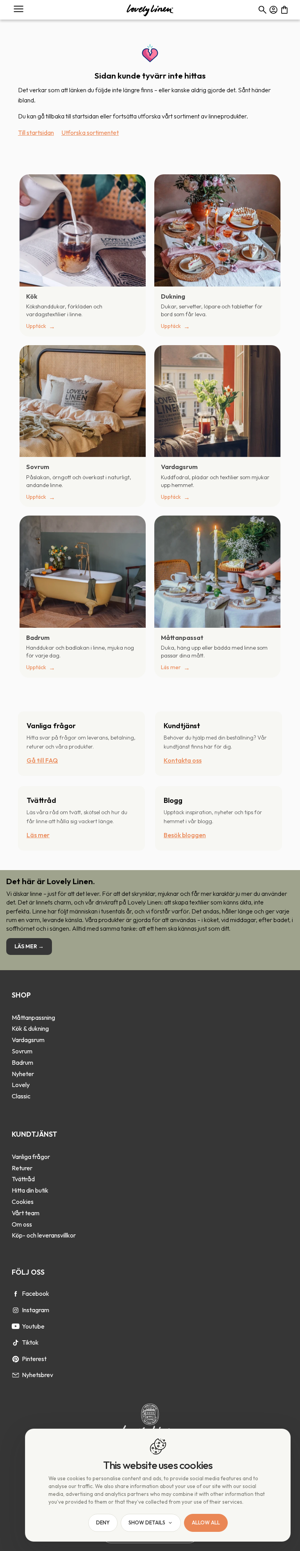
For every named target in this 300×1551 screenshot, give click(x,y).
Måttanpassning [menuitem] (33, 1017)
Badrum (38, 637)
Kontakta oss (183, 760)
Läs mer (171, 667)
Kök (32, 296)
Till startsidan (36, 132)
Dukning (173, 296)
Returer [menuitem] (22, 1168)
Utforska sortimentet (90, 132)
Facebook (35, 1293)
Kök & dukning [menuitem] (30, 1028)
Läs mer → (29, 946)
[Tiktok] (16, 1343)
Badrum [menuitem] (22, 1062)
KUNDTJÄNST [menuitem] (34, 1134)
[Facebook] (16, 1294)
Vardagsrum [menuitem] (28, 1040)
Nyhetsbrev (37, 1375)
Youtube (33, 1326)
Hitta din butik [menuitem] (30, 1190)
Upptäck (36, 326)
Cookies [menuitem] (23, 1201)
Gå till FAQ (42, 760)
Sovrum (37, 467)
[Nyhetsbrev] (16, 1375)
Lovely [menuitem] (21, 1085)
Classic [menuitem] (21, 1096)
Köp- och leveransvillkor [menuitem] (44, 1235)
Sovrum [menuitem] (22, 1051)
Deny (103, 1523)
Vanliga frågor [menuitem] (31, 1157)
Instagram (35, 1310)
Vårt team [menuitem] (25, 1213)
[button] (18, 9)
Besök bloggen (185, 835)
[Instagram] (16, 1310)
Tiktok (30, 1342)
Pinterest (34, 1359)
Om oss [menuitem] (22, 1224)
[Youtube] (16, 1326)
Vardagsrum (179, 467)
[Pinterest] (16, 1359)
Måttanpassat (182, 637)
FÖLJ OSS (28, 1272)
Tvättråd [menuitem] (23, 1179)
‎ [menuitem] (33, 1006)
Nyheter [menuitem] (23, 1074)
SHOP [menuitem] (21, 994)
